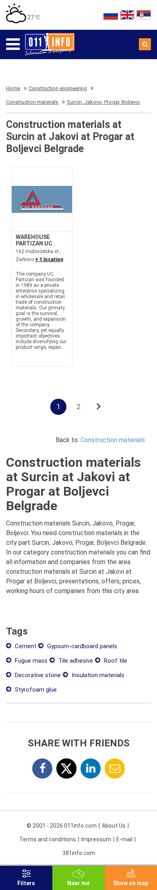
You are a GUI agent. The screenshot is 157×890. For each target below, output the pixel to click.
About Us (114, 825)
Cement (24, 646)
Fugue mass (30, 660)
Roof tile (114, 660)
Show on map (130, 883)
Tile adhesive (75, 660)
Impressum (96, 839)
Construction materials (113, 440)
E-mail (124, 839)
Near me (78, 883)
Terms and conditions (47, 839)
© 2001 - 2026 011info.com (62, 825)
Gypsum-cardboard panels (81, 646)
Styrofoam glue (35, 689)
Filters (26, 883)
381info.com (78, 853)
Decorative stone (37, 675)
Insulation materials (97, 675)
